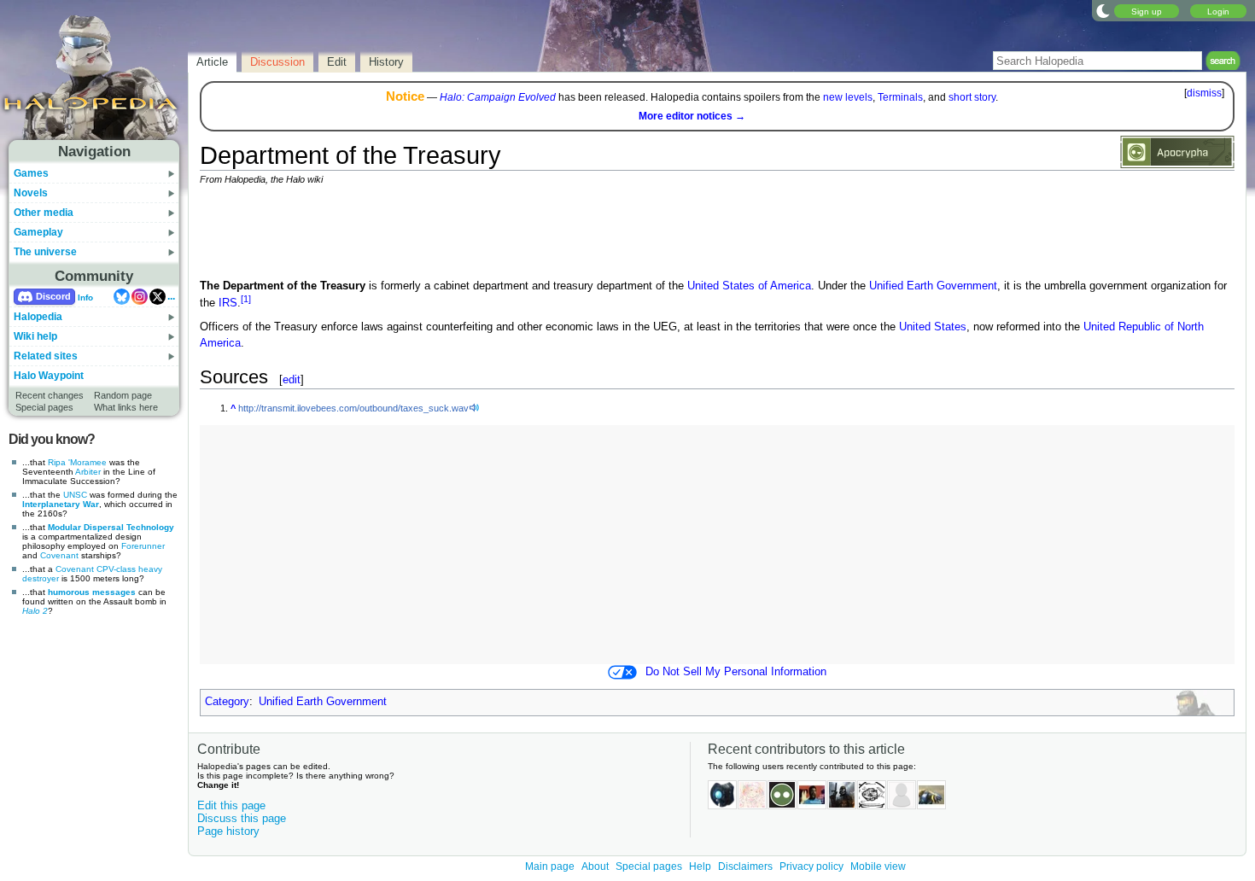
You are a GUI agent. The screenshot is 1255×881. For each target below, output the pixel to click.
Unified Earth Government (933, 286)
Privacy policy (811, 866)
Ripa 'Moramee (77, 462)
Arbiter (88, 471)
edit (292, 379)
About (595, 866)
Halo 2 (35, 611)
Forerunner (143, 546)
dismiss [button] (1204, 93)
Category (227, 702)
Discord (53, 296)
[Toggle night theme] (1103, 10)
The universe (45, 252)
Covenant (59, 555)
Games (31, 173)
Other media (43, 213)
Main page (550, 866)
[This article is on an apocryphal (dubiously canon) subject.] (1177, 151)
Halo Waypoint (49, 376)
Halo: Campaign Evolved (498, 97)
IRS (228, 303)
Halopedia (38, 317)
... (171, 296)
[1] (246, 299)
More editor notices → (692, 116)
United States (932, 327)
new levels (848, 97)
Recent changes (49, 395)
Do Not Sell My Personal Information (735, 672)
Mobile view (878, 866)
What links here (126, 407)
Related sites (46, 356)
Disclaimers (745, 866)
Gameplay (38, 232)
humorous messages (92, 592)
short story (972, 97)
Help (700, 866)
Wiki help (35, 336)
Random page (123, 395)
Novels (31, 193)
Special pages (44, 407)
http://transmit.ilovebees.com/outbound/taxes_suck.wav (353, 408)
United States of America (749, 286)
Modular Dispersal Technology (111, 527)
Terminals (900, 97)
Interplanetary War (60, 504)
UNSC (75, 494)
